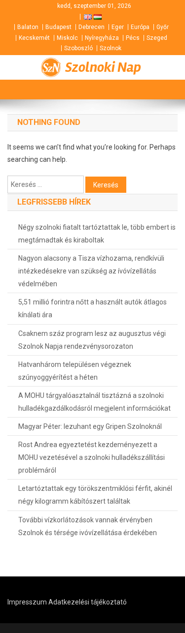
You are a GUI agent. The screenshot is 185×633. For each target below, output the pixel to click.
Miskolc (67, 37)
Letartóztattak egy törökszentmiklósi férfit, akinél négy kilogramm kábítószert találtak (95, 494)
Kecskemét (34, 37)
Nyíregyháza (102, 37)
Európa (140, 27)
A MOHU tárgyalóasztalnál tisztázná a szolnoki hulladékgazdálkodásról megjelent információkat (94, 402)
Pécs (133, 37)
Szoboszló (78, 48)
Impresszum (27, 602)
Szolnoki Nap (103, 67)
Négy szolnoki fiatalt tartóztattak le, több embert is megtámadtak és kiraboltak (97, 233)
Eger (117, 27)
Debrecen (91, 27)
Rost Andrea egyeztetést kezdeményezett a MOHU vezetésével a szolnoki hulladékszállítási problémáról (91, 457)
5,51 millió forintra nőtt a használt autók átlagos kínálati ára (92, 308)
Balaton (27, 27)
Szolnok (110, 48)
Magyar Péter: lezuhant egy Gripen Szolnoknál (90, 426)
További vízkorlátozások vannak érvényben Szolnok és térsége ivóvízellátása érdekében (87, 526)
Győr (162, 27)
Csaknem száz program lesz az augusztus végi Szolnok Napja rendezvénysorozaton (92, 340)
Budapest (58, 27)
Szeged (157, 37)
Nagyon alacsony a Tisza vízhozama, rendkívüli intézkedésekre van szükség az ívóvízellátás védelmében (91, 271)
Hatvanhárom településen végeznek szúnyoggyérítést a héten (74, 371)
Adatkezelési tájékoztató (87, 602)
